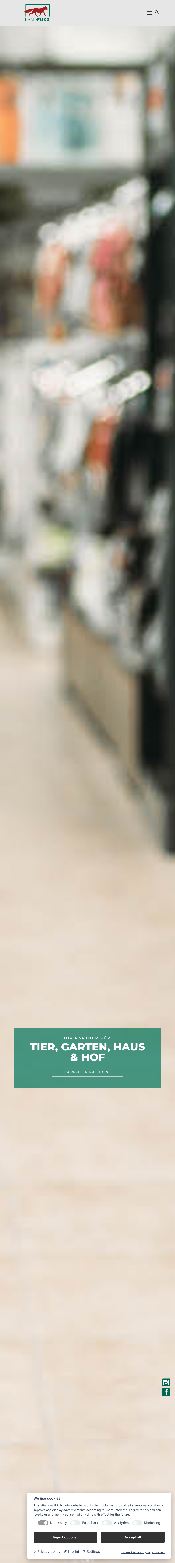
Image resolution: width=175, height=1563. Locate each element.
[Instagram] (166, 1382)
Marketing (152, 1523)
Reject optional (65, 1537)
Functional (90, 1523)
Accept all (132, 1537)
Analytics (121, 1523)
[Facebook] (166, 1392)
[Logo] (37, 13)
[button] (156, 12)
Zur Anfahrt (87, 1066)
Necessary (58, 1523)
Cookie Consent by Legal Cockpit (143, 1552)
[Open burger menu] (149, 13)
